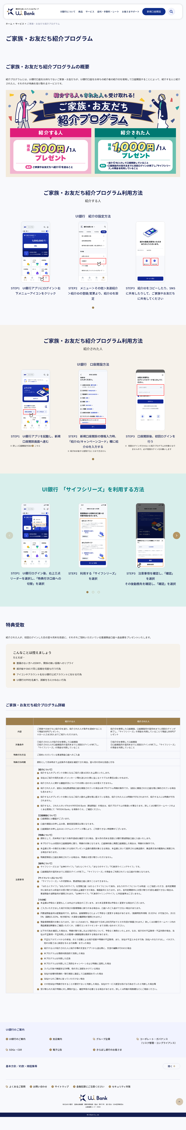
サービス (19, 23)
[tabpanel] (35, 258)
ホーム (9, 23)
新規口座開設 (154, 11)
